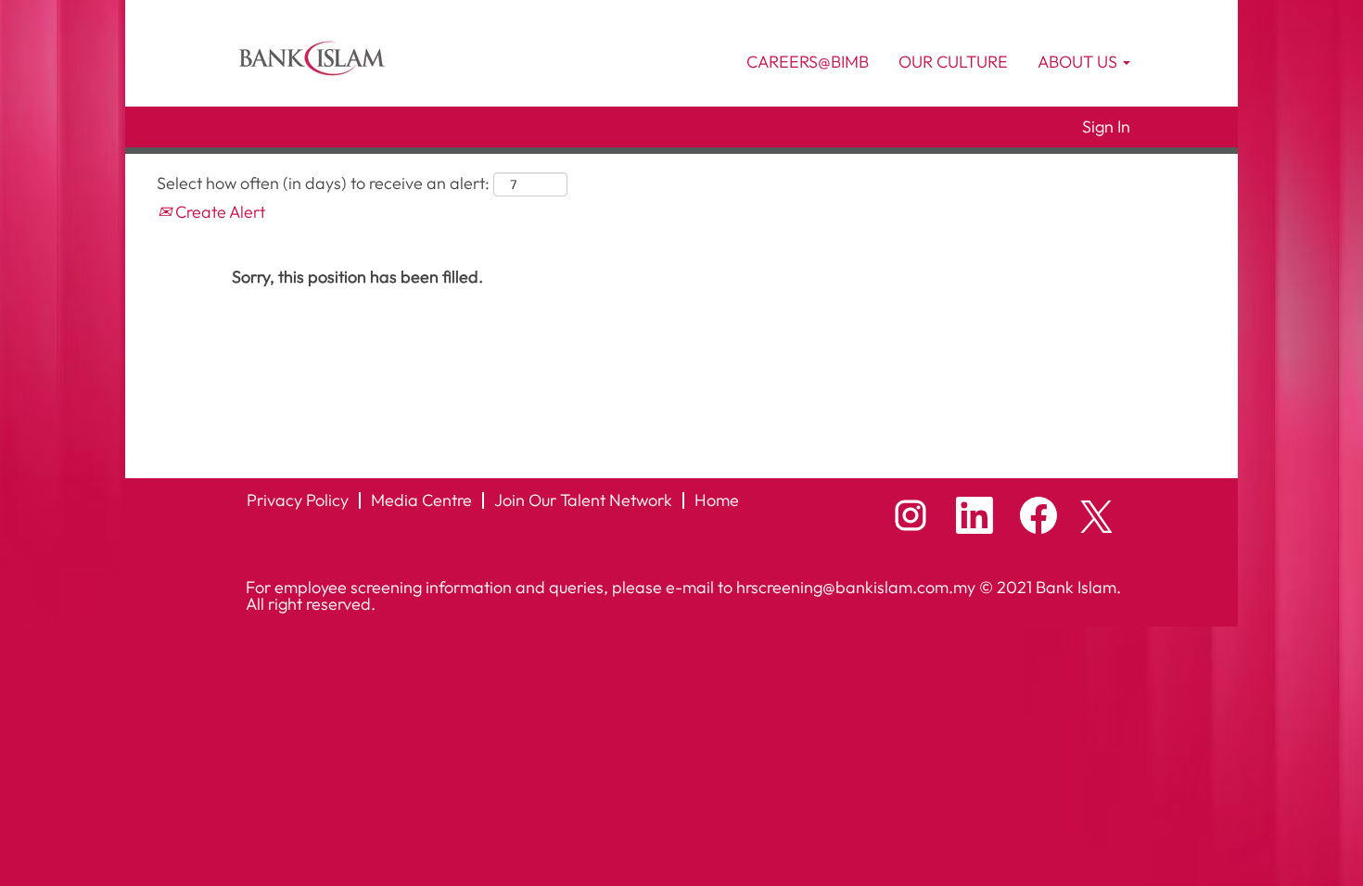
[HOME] (311, 56)
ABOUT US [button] (1079, 61)
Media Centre (421, 500)
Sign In (1106, 127)
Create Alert (218, 211)
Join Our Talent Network (583, 500)
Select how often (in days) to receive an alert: (323, 183)
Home (716, 500)
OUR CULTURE (953, 61)
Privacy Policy (298, 500)
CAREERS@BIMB (807, 61)
